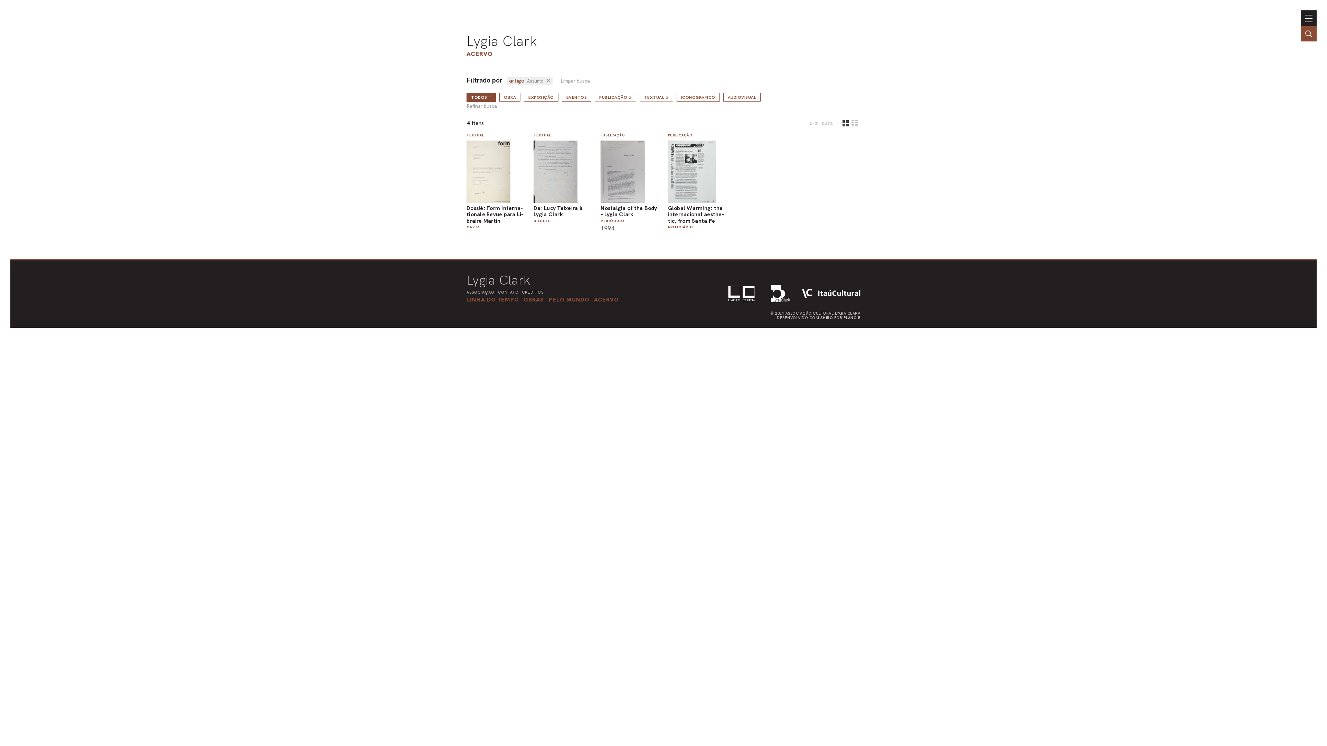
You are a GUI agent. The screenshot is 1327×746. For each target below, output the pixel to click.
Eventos (576, 97)
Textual (656, 97)
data (827, 123)
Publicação (615, 97)
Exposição (541, 97)
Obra (510, 97)
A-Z (813, 123)
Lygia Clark (502, 41)
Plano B (852, 317)
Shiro (826, 317)
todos (481, 97)
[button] (569, 299)
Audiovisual (742, 97)
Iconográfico (698, 97)
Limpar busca (575, 81)
